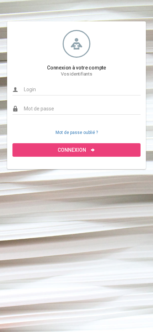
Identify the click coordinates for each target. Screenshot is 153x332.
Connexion (72, 150)
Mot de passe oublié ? (77, 132)
